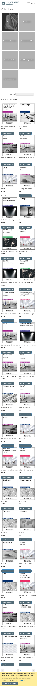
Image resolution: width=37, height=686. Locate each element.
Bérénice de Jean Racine (8, 439)
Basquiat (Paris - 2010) (25, 251)
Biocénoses (4, 501)
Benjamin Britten (6, 407)
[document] (18, 679)
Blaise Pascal (5, 564)
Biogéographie (23, 501)
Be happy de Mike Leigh (26, 282)
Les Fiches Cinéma (10, 60)
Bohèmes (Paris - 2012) (26, 564)
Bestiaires (22, 439)
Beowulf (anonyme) (24, 407)
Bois (2, 595)
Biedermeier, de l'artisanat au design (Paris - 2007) (16, 470)
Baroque (21, 220)
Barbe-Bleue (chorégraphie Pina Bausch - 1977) (15, 220)
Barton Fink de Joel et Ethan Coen (11, 251)
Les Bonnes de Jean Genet (9, 626)
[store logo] (10, 3)
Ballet (3, 188)
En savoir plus (21, 680)
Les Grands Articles (27, 41)
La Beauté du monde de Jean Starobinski (13, 314)
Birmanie (21, 532)
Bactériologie (23, 126)
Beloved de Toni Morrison (26, 376)
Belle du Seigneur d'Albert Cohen (11, 376)
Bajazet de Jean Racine (8, 157)
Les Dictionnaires (10, 22)
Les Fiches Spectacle (10, 79)
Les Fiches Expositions (27, 60)
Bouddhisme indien (7, 657)
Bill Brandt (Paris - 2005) (26, 470)
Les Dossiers (27, 22)
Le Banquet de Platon (25, 188)
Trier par (12, 94)
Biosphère (4, 532)
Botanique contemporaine (27, 626)
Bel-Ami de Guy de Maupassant (10, 345)
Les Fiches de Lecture (10, 41)
